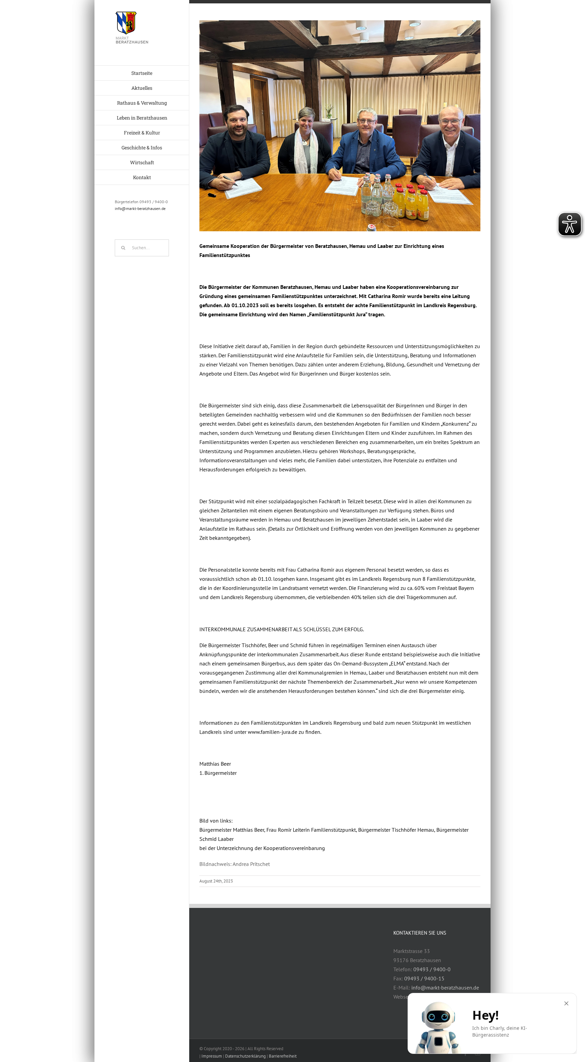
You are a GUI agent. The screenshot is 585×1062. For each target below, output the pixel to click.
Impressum (211, 1056)
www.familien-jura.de (272, 731)
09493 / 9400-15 (424, 978)
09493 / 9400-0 (432, 969)
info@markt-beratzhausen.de (140, 208)
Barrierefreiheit (283, 1056)
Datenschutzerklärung (245, 1056)
